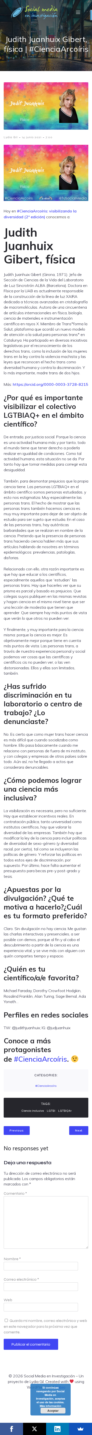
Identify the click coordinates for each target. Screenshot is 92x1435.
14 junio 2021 (31, 137)
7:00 (49, 137)
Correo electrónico (21, 1279)
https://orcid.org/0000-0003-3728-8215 (50, 384)
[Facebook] (11, 1429)
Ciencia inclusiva (32, 1110)
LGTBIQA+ (65, 1110)
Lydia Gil (11, 137)
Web (8, 1300)
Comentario (15, 1193)
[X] (34, 1429)
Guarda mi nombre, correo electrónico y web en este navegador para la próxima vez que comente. (45, 1326)
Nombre (12, 1259)
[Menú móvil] (78, 12)
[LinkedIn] (57, 1429)
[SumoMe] (80, 1429)
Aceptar (53, 1410)
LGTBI (51, 1110)
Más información (50, 1406)
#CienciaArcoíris (40, 1059)
